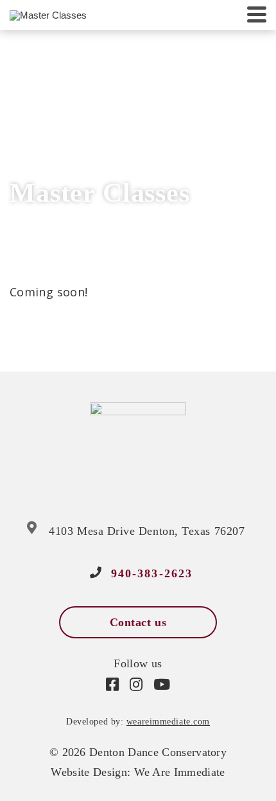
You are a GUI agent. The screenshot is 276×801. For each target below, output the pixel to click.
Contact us (138, 622)
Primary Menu (256, 15)
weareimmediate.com (168, 721)
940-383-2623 (152, 573)
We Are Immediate (179, 772)
